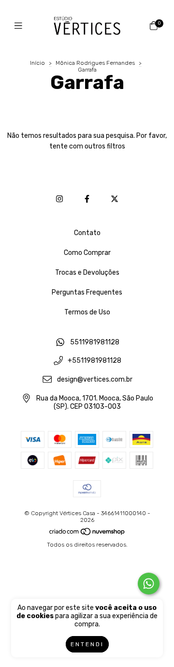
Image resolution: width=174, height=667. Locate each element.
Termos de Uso (87, 312)
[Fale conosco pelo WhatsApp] (149, 583)
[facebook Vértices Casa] (87, 199)
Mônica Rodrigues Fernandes (95, 62)
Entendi (87, 644)
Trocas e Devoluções (87, 272)
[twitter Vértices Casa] (115, 199)
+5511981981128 (94, 361)
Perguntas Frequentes (87, 292)
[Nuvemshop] (87, 534)
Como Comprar (87, 253)
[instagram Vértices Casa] (59, 199)
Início (37, 62)
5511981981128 (94, 342)
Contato (87, 233)
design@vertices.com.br (94, 379)
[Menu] (20, 25)
